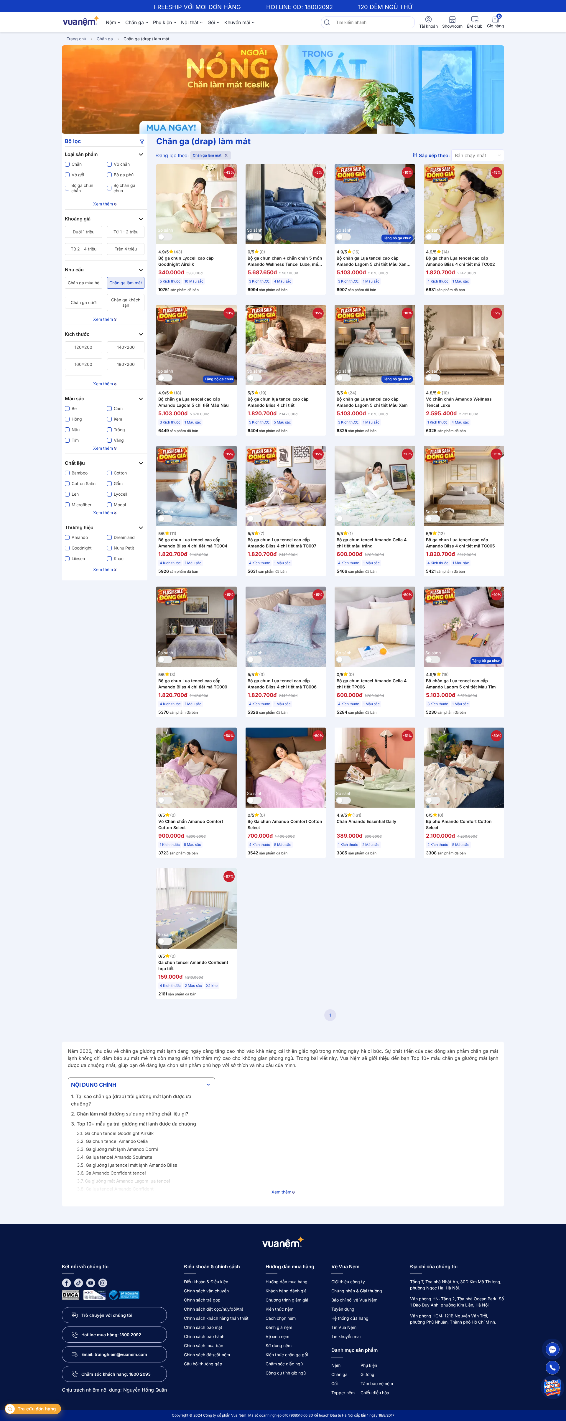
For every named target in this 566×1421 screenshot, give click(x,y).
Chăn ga (134, 22)
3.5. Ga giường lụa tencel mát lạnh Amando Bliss (127, 1165)
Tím (75, 440)
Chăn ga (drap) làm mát (147, 38)
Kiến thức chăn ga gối (287, 1354)
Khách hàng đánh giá (286, 1290)
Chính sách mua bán (203, 1345)
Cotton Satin (84, 483)
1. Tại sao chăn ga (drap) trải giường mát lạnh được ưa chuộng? (131, 1100)
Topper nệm (343, 1392)
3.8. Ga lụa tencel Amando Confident (115, 1189)
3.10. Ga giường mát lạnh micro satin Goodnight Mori (131, 1205)
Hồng (77, 418)
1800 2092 (130, 1334)
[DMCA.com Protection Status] (71, 1294)
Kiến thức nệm (279, 1309)
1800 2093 (140, 1374)
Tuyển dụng (342, 1309)
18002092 (319, 7)
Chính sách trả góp (202, 1299)
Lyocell (120, 494)
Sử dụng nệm (279, 1345)
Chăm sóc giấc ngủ (284, 1363)
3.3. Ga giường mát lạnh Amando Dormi (117, 1149)
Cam (118, 408)
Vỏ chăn (122, 164)
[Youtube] (90, 1282)
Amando (80, 537)
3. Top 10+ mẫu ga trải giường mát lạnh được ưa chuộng (133, 1124)
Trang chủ (76, 38)
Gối (211, 22)
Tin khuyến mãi (346, 1336)
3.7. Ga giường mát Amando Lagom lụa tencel (123, 1181)
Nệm (111, 22)
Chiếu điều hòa (375, 1392)
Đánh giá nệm (279, 1327)
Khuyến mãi (237, 22)
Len (75, 494)
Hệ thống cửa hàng (349, 1318)
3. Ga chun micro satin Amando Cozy (115, 1197)
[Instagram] (102, 1282)
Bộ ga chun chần (82, 188)
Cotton (120, 472)
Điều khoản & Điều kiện (206, 1281)
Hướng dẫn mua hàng (286, 1281)
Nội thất (189, 22)
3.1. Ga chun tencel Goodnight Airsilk (115, 1133)
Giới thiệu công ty (348, 1281)
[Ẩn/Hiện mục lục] (208, 1084)
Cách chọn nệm (281, 1318)
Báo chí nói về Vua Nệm (354, 1299)
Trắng (119, 429)
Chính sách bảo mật (203, 1327)
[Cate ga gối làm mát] (283, 89)
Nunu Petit (124, 547)
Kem (118, 418)
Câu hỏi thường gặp (203, 1363)
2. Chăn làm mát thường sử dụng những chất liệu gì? (129, 1114)
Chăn (77, 164)
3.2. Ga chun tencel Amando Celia (112, 1141)
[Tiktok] (78, 1282)
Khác (119, 558)
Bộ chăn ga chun (124, 188)
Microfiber (81, 504)
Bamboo (80, 472)
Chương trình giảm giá (287, 1299)
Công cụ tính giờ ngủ (286, 1372)
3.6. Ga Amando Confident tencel (111, 1173)
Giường (367, 1374)
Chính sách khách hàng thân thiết (216, 1318)
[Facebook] (66, 1282)
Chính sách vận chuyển (206, 1290)
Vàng (119, 440)
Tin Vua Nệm (343, 1327)
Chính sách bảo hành (204, 1336)
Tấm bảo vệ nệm (377, 1383)
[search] (327, 22)
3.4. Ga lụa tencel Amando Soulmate (114, 1157)
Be (74, 408)
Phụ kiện (162, 22)
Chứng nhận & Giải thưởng (356, 1290)
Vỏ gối (78, 174)
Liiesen (78, 558)
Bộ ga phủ (124, 174)
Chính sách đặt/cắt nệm (207, 1354)
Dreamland (124, 537)
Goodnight (82, 547)
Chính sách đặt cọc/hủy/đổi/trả (213, 1309)
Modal (120, 504)
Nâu (76, 429)
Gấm (118, 483)
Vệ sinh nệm (277, 1336)
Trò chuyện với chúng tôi (106, 1315)
